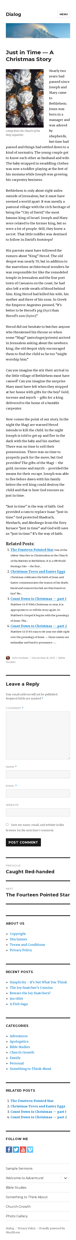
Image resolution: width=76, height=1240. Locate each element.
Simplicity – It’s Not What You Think (38, 982)
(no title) (16, 998)
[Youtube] (23, 1149)
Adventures (19, 1036)
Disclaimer (18, 939)
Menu (64, 14)
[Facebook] (9, 1149)
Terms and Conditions (27, 945)
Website (12, 804)
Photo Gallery (17, 1216)
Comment (15, 708)
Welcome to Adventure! (24, 1178)
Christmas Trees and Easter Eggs (38, 571)
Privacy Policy (21, 950)
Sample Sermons (19, 1168)
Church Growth (22, 1052)
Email (11, 786)
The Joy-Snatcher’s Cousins (31, 988)
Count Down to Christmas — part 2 (39, 626)
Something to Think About (30, 1069)
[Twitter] (16, 1149)
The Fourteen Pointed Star (32, 550)
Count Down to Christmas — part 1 (38, 599)
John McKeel (20, 657)
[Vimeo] (30, 1149)
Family (15, 1058)
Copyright (18, 934)
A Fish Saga (19, 1004)
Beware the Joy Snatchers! (30, 993)
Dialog (13, 14)
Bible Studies (20, 1047)
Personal (17, 1063)
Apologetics (19, 1041)
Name (11, 766)
